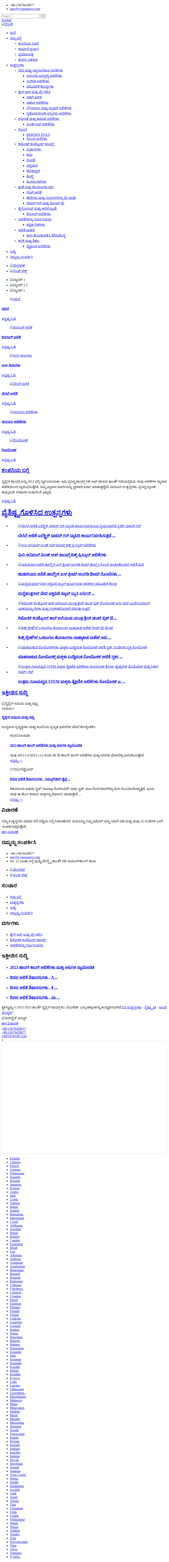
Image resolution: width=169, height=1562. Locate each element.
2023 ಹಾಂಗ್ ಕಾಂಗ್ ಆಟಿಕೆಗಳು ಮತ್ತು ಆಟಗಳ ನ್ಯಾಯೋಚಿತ (46, 745)
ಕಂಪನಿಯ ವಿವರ (28, 43)
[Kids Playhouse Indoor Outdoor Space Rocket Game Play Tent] (65, 628)
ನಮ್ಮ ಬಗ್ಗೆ (15, 38)
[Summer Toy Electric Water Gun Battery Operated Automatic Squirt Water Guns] (79, 526)
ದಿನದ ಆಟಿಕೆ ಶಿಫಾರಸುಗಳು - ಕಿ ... (34, 987)
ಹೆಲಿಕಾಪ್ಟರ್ (33, 171)
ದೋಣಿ (30, 160)
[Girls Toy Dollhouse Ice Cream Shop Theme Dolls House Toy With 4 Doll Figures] (81, 564)
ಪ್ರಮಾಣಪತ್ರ (25, 54)
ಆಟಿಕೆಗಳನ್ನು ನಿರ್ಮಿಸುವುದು (35, 219)
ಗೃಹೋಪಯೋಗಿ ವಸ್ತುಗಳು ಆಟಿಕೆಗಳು (49, 113)
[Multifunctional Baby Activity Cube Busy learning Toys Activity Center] (67, 584)
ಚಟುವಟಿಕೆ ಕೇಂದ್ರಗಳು (40, 86)
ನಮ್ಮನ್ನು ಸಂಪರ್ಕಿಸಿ (21, 257)
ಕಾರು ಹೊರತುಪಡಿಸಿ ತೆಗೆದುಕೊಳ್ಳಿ (45, 235)
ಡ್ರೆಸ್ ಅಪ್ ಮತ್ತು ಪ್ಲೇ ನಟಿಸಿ (34, 92)
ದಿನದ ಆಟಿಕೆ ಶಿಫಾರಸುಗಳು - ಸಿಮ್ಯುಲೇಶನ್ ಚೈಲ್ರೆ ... (40, 779)
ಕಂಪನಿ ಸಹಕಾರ (28, 59)
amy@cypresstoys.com (25, 9)
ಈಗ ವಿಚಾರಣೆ (10, 832)
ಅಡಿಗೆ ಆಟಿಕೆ (34, 97)
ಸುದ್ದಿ (13, 251)
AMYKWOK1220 (14, 1036)
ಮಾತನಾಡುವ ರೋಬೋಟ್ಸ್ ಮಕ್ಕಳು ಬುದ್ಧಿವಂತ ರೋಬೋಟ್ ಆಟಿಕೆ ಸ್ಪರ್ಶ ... (70, 656)
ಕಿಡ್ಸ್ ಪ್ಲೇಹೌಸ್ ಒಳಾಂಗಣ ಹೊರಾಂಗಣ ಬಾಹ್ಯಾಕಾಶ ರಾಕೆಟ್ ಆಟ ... (64, 637)
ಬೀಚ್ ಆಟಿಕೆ (34, 192)
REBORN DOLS (38, 134)
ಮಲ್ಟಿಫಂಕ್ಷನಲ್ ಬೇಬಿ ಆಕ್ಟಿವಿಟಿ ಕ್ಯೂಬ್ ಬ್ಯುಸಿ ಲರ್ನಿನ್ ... (56, 593)
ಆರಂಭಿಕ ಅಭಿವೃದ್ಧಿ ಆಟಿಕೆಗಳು (44, 76)
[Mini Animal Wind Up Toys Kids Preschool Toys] (57, 545)
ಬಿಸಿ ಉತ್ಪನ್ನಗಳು (132, 1007)
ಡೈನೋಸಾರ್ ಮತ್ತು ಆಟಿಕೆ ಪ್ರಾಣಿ (37, 208)
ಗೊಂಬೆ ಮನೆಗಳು (36, 138)
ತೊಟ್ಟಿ (29, 176)
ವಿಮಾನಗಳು (33, 149)
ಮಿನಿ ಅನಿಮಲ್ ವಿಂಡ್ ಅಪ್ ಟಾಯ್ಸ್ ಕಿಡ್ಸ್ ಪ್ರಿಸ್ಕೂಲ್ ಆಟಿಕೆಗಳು (62, 555)
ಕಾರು (29, 155)
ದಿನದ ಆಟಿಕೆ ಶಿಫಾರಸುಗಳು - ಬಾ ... (35, 997)
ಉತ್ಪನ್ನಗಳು (17, 65)
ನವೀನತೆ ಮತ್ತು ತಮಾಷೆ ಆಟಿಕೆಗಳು (38, 119)
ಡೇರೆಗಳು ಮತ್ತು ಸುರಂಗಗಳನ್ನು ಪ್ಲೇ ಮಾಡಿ (51, 198)
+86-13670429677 (14, 1028)
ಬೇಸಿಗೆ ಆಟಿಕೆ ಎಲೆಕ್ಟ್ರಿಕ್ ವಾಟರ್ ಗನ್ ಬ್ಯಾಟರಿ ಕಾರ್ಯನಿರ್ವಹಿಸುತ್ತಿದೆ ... (66, 535)
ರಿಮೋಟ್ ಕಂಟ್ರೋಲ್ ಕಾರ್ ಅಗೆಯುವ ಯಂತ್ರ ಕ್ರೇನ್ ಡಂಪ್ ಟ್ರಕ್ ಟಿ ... (67, 618)
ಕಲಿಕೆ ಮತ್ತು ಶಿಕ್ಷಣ (28, 241)
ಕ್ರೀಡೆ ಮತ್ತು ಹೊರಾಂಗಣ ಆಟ (36, 187)
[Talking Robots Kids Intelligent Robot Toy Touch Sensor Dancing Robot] (82, 647)
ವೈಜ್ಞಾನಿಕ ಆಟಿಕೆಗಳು (38, 246)
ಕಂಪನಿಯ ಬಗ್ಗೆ (15, 470)
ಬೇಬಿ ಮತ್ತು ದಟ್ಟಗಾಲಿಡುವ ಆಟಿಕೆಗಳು (40, 70)
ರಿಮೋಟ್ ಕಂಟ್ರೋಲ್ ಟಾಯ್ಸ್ (36, 144)
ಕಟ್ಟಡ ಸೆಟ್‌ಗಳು (35, 224)
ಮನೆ (13, 33)
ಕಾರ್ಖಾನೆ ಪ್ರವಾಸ (28, 49)
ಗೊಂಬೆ (22, 129)
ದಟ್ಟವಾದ (32, 165)
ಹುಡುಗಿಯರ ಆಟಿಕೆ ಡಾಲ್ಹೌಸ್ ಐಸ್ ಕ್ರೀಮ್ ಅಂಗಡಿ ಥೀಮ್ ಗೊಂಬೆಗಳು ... (69, 574)
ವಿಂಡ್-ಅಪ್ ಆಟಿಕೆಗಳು (40, 124)
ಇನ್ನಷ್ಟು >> (16, 760)
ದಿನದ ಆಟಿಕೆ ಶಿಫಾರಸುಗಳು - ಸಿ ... (34, 977)
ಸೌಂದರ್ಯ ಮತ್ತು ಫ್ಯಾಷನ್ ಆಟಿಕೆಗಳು (49, 108)
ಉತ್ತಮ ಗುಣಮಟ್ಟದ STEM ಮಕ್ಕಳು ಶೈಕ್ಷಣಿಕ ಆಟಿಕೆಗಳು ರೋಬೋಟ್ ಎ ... (71, 681)
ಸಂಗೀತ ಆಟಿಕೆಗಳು (37, 81)
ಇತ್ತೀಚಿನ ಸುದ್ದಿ (14, 692)
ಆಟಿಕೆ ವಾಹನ (26, 230)
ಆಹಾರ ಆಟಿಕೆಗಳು (37, 102)
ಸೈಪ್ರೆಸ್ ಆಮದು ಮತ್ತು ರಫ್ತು (18, 717)
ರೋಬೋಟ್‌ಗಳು (36, 181)
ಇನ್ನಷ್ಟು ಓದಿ (9, 501)
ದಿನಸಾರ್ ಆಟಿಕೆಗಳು (38, 214)
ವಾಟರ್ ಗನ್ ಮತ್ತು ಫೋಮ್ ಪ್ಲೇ (45, 203)
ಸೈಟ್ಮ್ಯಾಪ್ (150, 1007)
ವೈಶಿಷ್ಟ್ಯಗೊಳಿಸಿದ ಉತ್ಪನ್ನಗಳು (37, 512)
